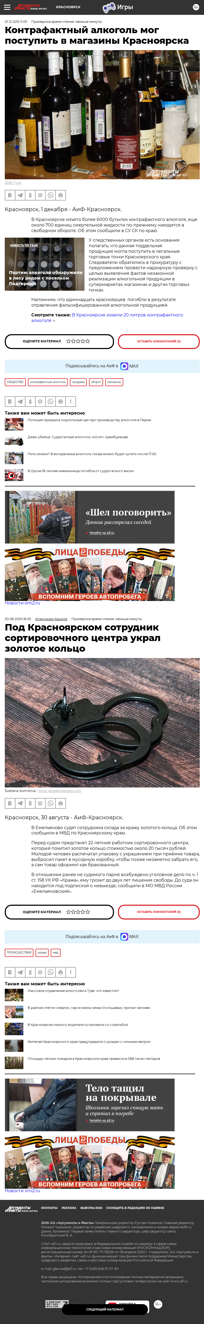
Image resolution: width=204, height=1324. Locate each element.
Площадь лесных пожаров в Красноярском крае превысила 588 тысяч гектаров (94, 1059)
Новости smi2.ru (22, 603)
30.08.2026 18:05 (18, 619)
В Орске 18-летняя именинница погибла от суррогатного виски (81, 471)
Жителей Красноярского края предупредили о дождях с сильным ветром (89, 1042)
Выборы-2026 (91, 1208)
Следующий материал (105, 1309)
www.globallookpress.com (59, 791)
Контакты (49, 1208)
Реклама (69, 1208)
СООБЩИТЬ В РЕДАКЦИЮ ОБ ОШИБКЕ (135, 1208)
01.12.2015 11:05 (16, 22)
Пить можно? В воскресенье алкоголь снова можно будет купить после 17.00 (92, 454)
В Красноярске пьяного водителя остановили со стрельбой (78, 1025)
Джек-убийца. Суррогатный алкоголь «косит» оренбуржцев (78, 437)
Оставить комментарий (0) (159, 341)
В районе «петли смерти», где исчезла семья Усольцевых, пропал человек (89, 1008)
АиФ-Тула (13, 183)
